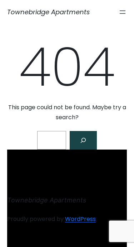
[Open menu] (122, 12)
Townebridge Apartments (48, 11)
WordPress (80, 219)
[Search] (83, 140)
